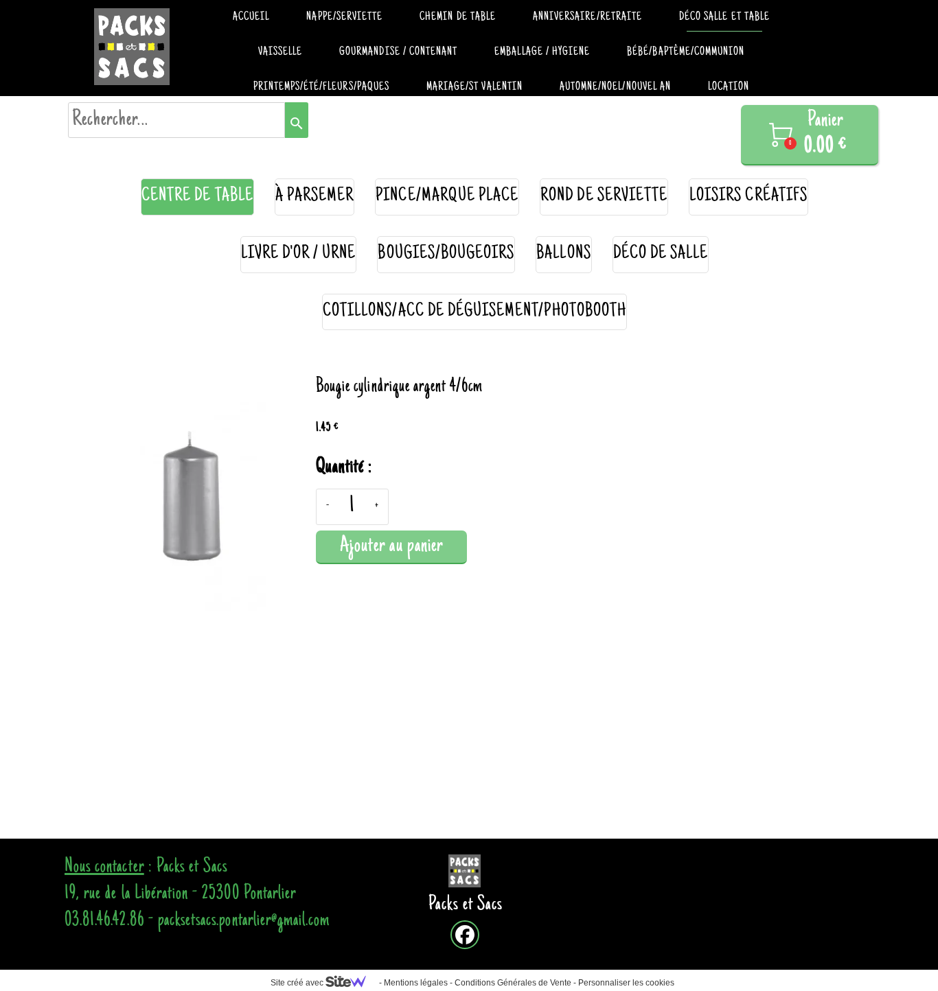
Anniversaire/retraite (587, 17)
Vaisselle (280, 52)
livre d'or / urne (298, 254)
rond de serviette (603, 197)
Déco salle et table (724, 17)
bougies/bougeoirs (446, 254)
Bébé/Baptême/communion (685, 52)
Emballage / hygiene (542, 52)
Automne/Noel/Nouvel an (615, 87)
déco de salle (661, 254)
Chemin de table (458, 17)
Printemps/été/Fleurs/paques (321, 87)
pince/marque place (447, 197)
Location (728, 87)
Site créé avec (298, 983)
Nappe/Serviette (344, 17)
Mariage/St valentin (474, 87)
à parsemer (314, 197)
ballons (563, 254)
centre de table (197, 197)
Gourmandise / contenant (398, 52)
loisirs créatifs (748, 197)
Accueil (251, 17)
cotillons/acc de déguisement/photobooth (474, 312)
